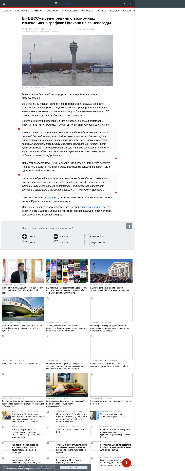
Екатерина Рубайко (86, 29)
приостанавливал (91, 207)
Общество (114, 10)
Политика (101, 10)
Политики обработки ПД (45, 469)
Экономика (87, 10)
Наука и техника (131, 10)
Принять (73, 468)
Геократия (7, 10)
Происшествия (70, 10)
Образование (22, 10)
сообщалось (51, 197)
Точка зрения (52, 10)
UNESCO (37, 10)
